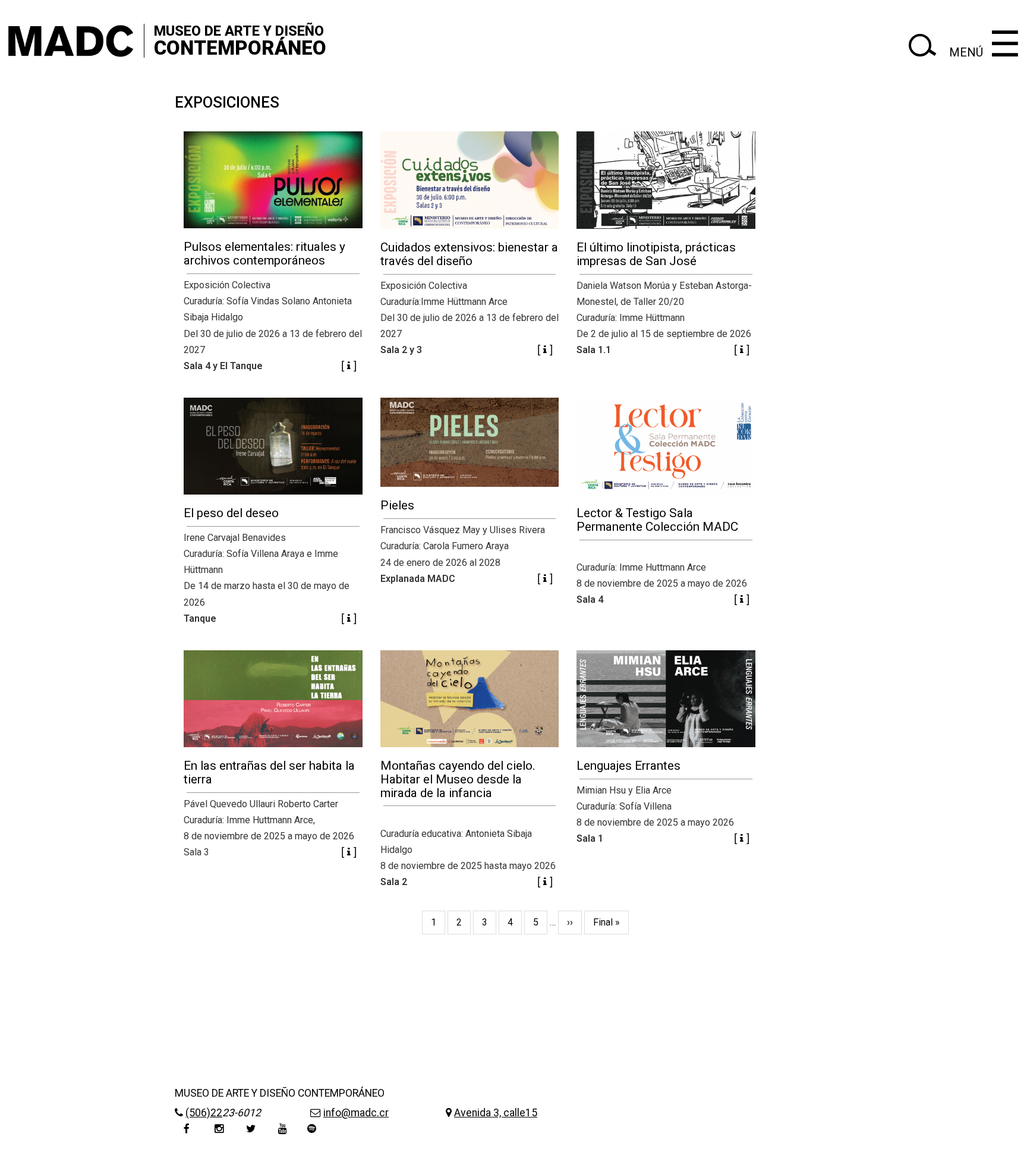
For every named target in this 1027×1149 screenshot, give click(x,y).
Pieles (397, 505)
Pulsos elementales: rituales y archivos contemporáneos (264, 253)
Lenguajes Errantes (628, 765)
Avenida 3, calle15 (495, 1113)
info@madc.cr (356, 1113)
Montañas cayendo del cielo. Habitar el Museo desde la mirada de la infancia (457, 779)
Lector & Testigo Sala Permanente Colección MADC (657, 520)
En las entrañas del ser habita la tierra (269, 772)
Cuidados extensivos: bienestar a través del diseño (469, 254)
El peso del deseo (231, 513)
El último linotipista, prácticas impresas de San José (656, 254)
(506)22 (203, 1113)
